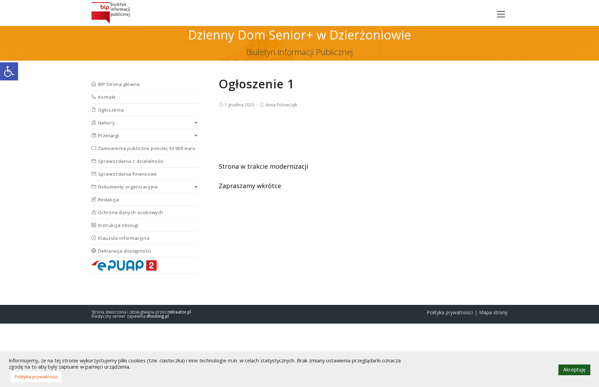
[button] (9, 71)
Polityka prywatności (450, 312)
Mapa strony (493, 312)
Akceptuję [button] (574, 369)
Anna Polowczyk (281, 105)
